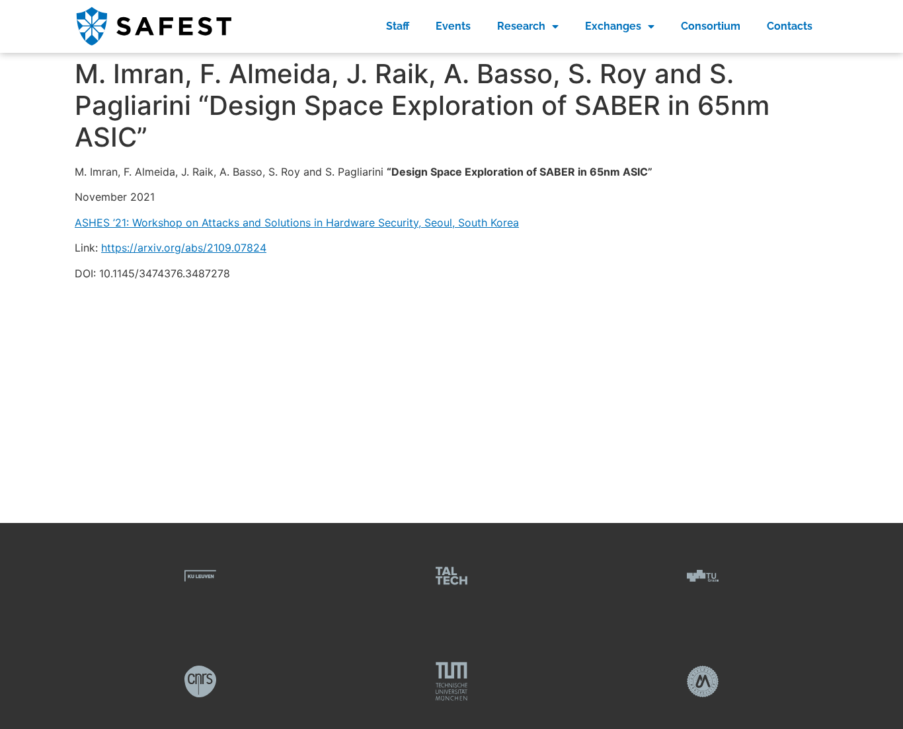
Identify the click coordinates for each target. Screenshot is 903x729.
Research (521, 26)
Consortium (710, 26)
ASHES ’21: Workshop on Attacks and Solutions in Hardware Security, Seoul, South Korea (297, 222)
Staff (397, 26)
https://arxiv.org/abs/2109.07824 (183, 247)
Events (453, 26)
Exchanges (613, 26)
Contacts (789, 26)
